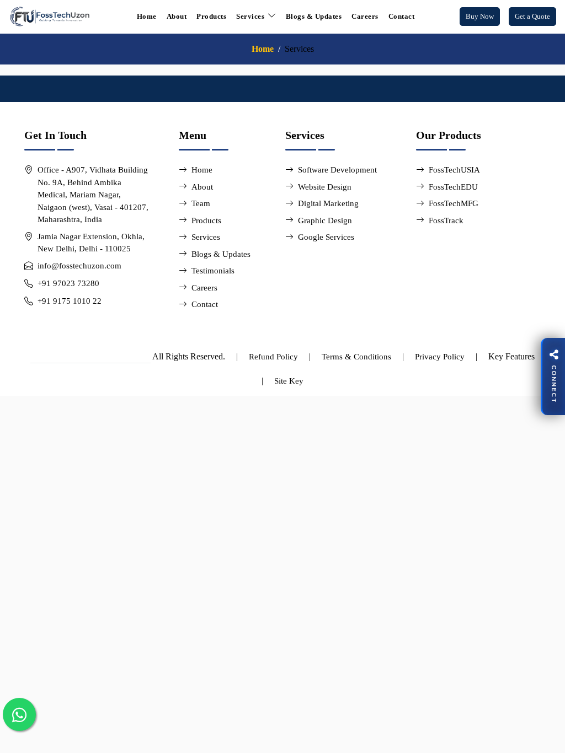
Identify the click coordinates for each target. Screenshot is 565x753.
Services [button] (250, 16)
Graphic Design (325, 220)
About (177, 16)
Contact (401, 16)
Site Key (288, 380)
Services (205, 237)
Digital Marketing (328, 203)
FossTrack (446, 220)
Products (211, 16)
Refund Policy (273, 356)
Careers (365, 16)
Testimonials (212, 270)
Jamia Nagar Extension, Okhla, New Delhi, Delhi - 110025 (91, 243)
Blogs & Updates (314, 16)
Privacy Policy (440, 356)
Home (147, 16)
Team (200, 203)
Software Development (337, 169)
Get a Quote (532, 16)
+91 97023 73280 (68, 283)
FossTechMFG (453, 203)
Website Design (324, 186)
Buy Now (480, 16)
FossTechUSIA (454, 169)
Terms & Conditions (356, 356)
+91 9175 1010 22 (70, 301)
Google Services (326, 237)
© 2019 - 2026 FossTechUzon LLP (90, 356)
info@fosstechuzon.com (79, 265)
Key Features (511, 356)
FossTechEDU (453, 186)
